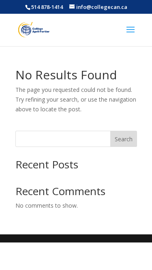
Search (124, 139)
